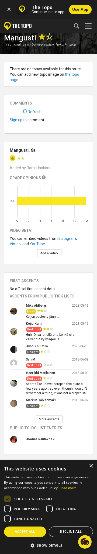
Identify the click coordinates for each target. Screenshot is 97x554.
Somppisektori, (43, 44)
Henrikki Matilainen (40, 373)
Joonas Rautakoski (40, 439)
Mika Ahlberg (36, 305)
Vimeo (15, 244)
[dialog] (48, 507)
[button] (48, 545)
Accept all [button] (25, 531)
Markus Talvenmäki (41, 400)
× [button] (91, 466)
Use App (80, 9)
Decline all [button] (71, 531)
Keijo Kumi (34, 324)
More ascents (49, 419)
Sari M (30, 359)
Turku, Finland (65, 44)
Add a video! (49, 253)
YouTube (37, 244)
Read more (68, 488)
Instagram (67, 238)
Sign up (16, 120)
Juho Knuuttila (37, 346)
